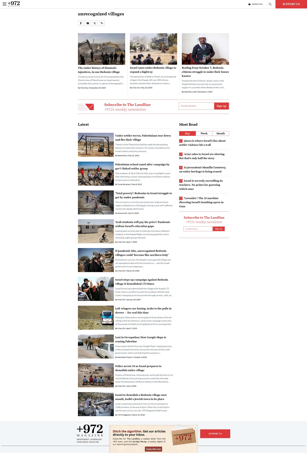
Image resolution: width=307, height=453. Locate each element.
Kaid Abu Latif (190, 92)
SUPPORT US (291, 4)
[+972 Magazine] (14, 6)
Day (187, 133)
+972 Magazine (124, 415)
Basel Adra (122, 155)
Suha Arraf (122, 213)
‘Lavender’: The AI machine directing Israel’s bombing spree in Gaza (201, 202)
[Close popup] (195, 428)
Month (220, 133)
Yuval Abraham (124, 184)
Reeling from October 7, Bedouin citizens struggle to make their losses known (205, 72)
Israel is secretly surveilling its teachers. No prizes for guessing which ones (201, 185)
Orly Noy (84, 88)
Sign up (221, 106)
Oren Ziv (136, 87)
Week (204, 133)
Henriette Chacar (125, 357)
